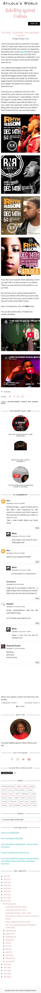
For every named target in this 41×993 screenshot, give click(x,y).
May (7, 949)
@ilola (14, 533)
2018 (5, 888)
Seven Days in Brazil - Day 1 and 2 (18, 913)
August (8, 940)
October (9, 934)
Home (22, 706)
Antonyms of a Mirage (8, 786)
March (8, 955)
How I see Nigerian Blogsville (12, 838)
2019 (5, 885)
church (11, 794)
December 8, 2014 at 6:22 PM (15, 584)
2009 (5, 977)
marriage (4, 801)
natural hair (13, 801)
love (33, 797)
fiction (10, 797)
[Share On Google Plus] (18, 396)
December (9, 904)
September (10, 937)
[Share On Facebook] (14, 396)
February (9, 958)
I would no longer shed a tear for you (15, 853)
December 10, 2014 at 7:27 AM (16, 606)
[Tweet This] (10, 396)
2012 (5, 967)
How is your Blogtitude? (10, 833)
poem (26, 801)
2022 (5, 879)
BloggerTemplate (31, 990)
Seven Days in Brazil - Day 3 (16, 910)
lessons (23, 797)
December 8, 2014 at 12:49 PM (16, 503)
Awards (19, 786)
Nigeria (25, 786)
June (7, 946)
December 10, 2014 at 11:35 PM (21, 631)
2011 (5, 971)
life (29, 797)
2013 (5, 964)
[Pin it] (22, 396)
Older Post (31, 703)
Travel (3, 790)
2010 (5, 974)
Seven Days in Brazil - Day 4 (16, 907)
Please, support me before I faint (18, 922)
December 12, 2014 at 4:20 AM (16, 648)
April (7, 952)
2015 (5, 898)
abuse (9, 790)
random (4, 805)
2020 (5, 882)
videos (34, 805)
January (9, 961)
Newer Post (10, 703)
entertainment (14, 401)
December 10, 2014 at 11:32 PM (21, 536)
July (7, 943)
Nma (8, 501)
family (4, 797)
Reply (37, 528)
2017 (5, 891)
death (17, 794)
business (4, 794)
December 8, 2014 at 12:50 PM (16, 553)
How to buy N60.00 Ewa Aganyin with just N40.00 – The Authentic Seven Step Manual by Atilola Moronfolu (20, 861)
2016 (5, 895)
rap (29, 401)
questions (33, 801)
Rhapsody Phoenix (14, 646)
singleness (17, 805)
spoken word (26, 805)
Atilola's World (20, 3)
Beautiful (10, 604)
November (9, 931)
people (20, 801)
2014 (5, 901)
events (24, 401)
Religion (32, 786)
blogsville (29, 790)
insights (17, 797)
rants (10, 805)
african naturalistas (19, 790)
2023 (5, 876)
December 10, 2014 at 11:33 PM (21, 570)
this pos (23, 52)
